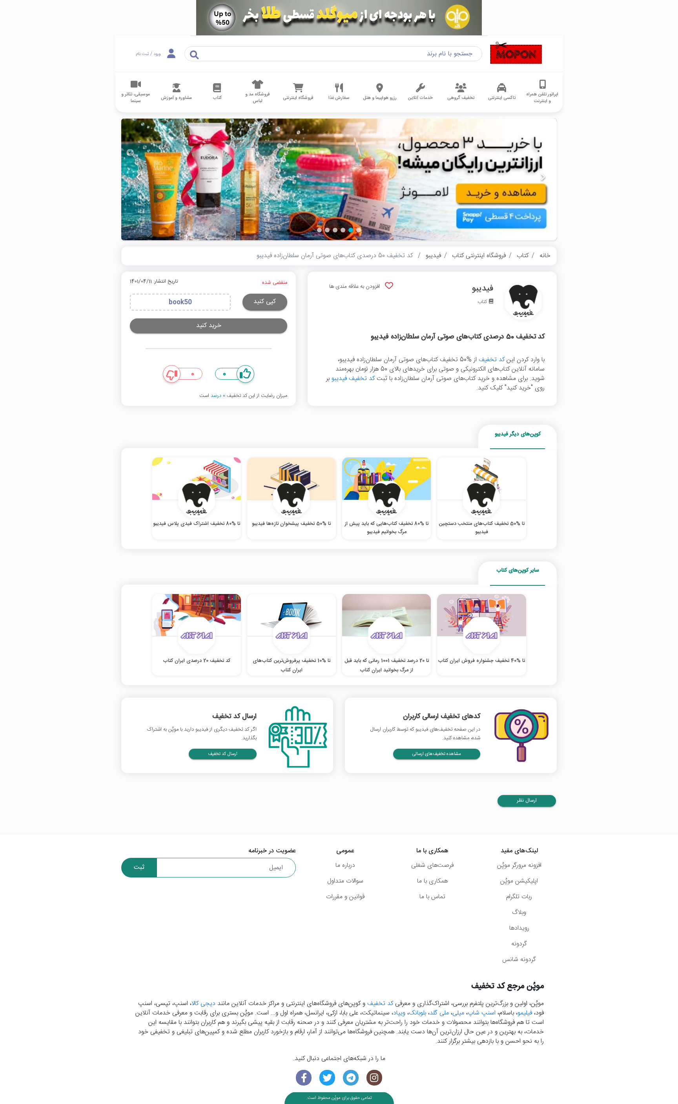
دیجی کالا (203, 1003)
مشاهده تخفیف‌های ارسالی (436, 754)
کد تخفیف (492, 360)
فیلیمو (525, 1013)
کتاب (523, 255)
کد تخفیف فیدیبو (353, 378)
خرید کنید (208, 325)
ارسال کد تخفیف (222, 754)
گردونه (519, 944)
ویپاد (399, 1013)
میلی (458, 1013)
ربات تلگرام (519, 897)
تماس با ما (432, 897)
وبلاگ (519, 912)
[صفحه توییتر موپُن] (327, 1078)
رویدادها (519, 928)
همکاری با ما (432, 881)
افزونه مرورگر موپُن (519, 865)
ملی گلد (439, 1013)
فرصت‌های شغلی (432, 865)
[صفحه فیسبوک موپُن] (303, 1078)
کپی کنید (264, 301)
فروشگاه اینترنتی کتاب (479, 255)
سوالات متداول (345, 881)
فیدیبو (433, 255)
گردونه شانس (519, 959)
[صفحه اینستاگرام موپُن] (374, 1078)
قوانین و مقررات (345, 897)
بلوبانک (417, 1013)
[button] (358, 230)
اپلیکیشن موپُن (519, 881)
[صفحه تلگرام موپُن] (351, 1078)
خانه (544, 255)
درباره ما (345, 865)
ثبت (139, 867)
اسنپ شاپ (482, 1013)
